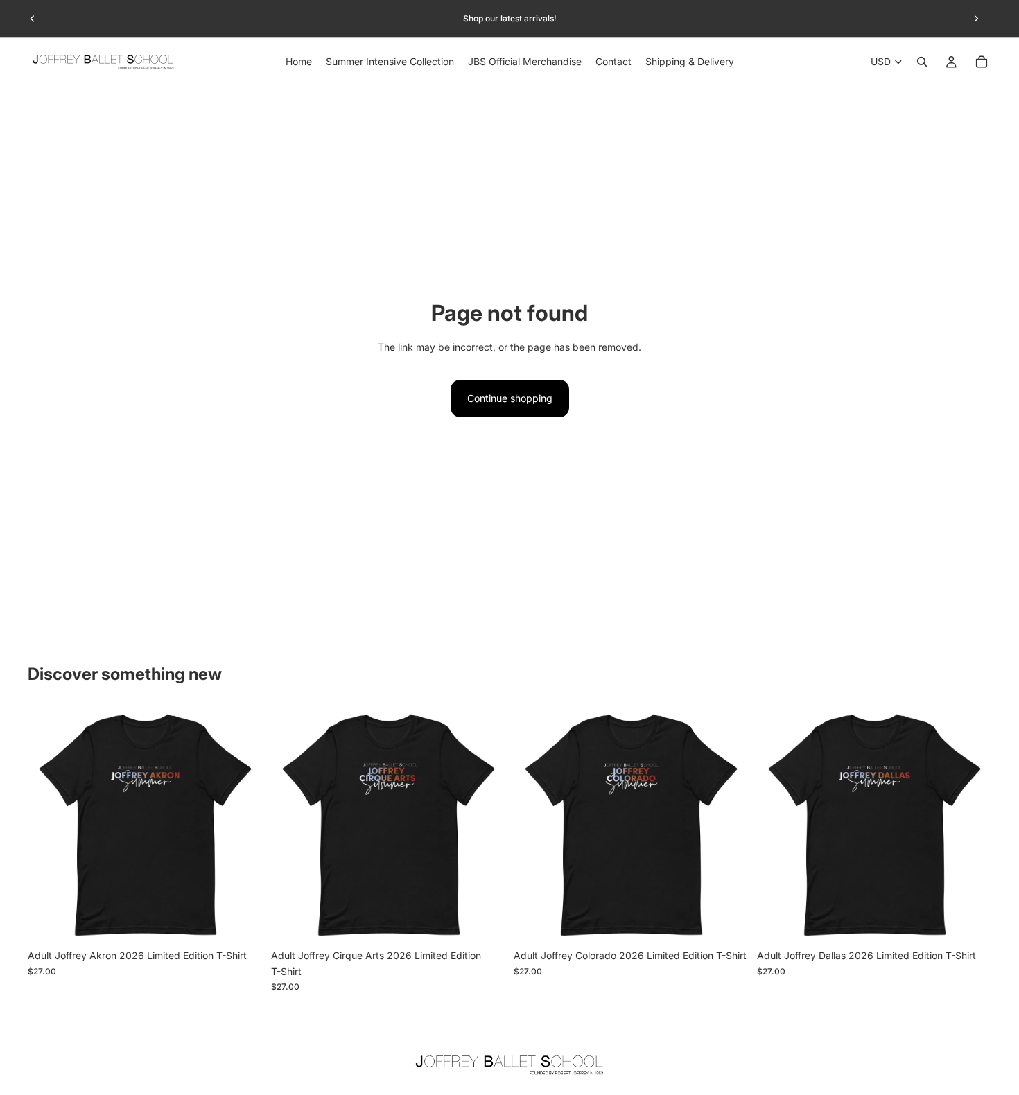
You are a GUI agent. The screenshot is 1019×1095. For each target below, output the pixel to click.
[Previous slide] (32, 18)
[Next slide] (976, 18)
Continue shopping (509, 398)
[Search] (922, 61)
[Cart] (981, 61)
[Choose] (241, 921)
